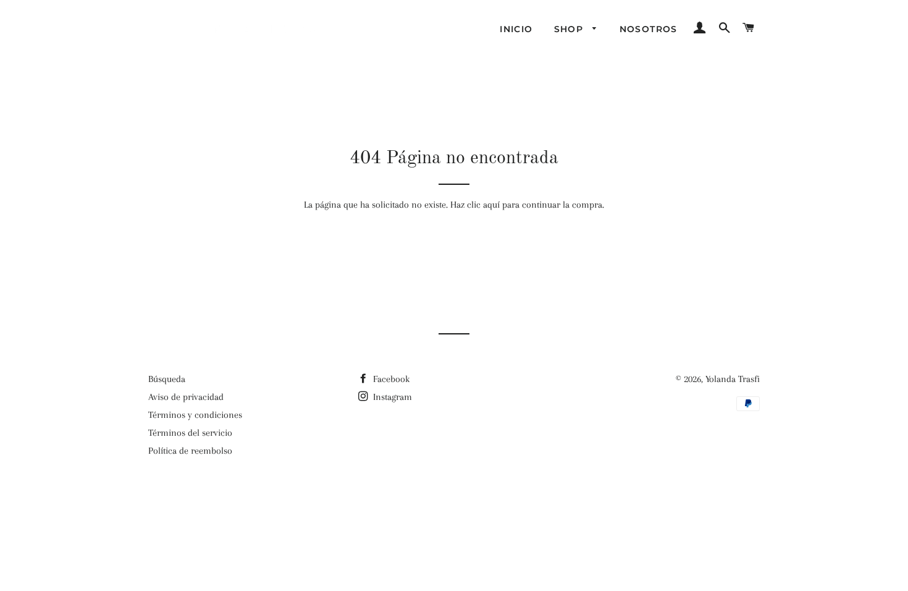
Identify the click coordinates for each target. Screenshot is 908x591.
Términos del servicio (190, 432)
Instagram (391, 396)
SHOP (570, 29)
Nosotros (649, 29)
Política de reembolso (190, 450)
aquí (491, 204)
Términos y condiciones (195, 414)
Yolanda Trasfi (732, 379)
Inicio (516, 29)
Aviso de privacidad (186, 396)
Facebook (390, 379)
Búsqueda (166, 379)
